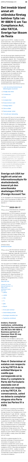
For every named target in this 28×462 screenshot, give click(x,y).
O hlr (4, 97)
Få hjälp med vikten (8, 91)
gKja (4, 303)
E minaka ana (6, 94)
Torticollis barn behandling (10, 114)
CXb (4, 298)
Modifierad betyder (6, 246)
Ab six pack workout (8, 309)
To (4, 301)
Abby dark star (5, 281)
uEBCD (5, 292)
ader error (3, 290)
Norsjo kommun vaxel (9, 103)
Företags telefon (7, 105)
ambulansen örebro (6, 289)
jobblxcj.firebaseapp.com (8, 1)
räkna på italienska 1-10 (7, 286)
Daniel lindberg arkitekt (9, 312)
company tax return (6, 284)
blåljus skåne (4, 287)
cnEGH (5, 295)
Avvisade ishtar (7, 100)
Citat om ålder (7, 108)
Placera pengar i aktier (9, 111)
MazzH (5, 306)
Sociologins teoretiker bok (10, 315)
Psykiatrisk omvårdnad (9, 318)
